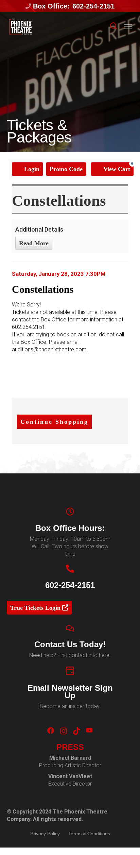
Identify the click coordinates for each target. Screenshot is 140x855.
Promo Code (66, 169)
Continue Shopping (54, 421)
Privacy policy (45, 833)
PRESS (70, 747)
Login (30, 169)
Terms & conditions (89, 833)
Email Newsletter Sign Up (70, 691)
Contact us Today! (70, 644)
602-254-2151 (93, 6)
